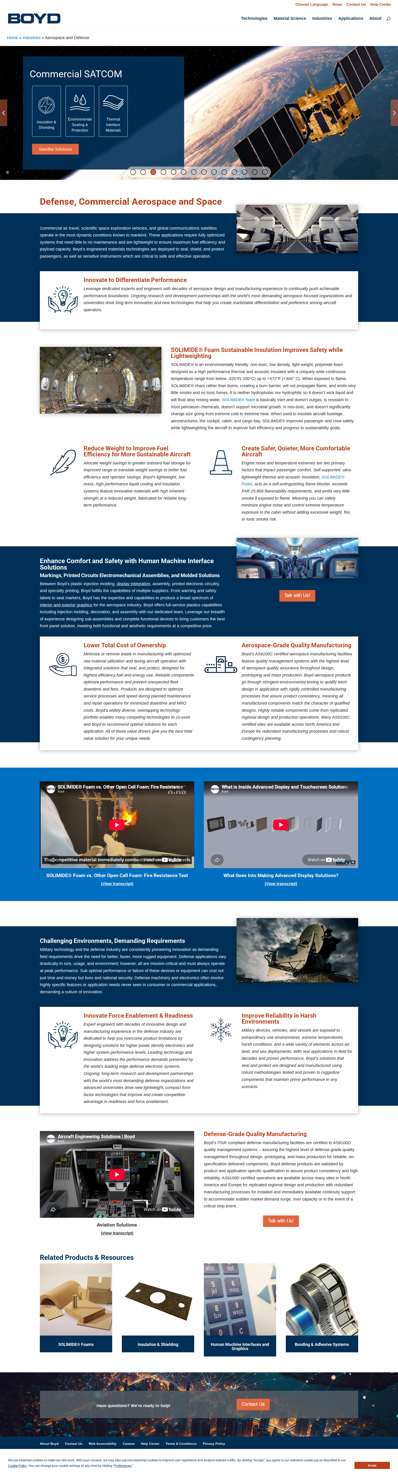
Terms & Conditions (181, 1443)
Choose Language (312, 4)
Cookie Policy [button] (17, 1466)
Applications (350, 19)
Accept (372, 1465)
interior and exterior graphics (66, 605)
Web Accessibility (103, 1443)
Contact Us (356, 4)
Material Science (290, 19)
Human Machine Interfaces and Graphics (240, 1346)
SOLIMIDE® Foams (76, 1344)
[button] (46, 111)
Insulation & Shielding (158, 1344)
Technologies (254, 19)
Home (12, 37)
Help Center (380, 4)
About (375, 19)
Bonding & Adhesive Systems (322, 1344)
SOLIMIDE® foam (238, 399)
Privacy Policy (214, 1443)
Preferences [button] (122, 1466)
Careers (129, 1443)
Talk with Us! (297, 595)
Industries (322, 19)
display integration (133, 584)
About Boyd (49, 1443)
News (337, 4)
